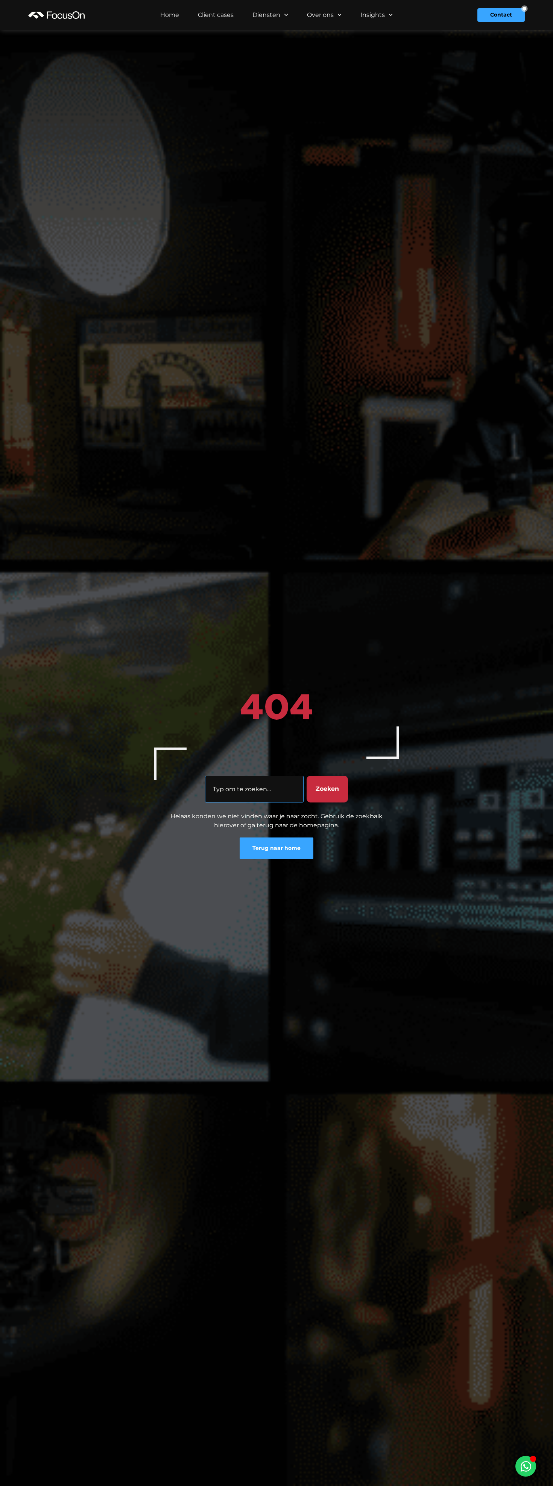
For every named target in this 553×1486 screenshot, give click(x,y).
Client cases (216, 14)
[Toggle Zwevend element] (525, 1466)
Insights (372, 14)
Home (169, 14)
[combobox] (254, 789)
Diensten (266, 14)
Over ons (320, 14)
